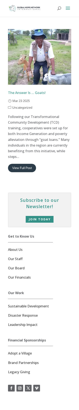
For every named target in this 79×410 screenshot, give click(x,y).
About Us (15, 249)
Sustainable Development (28, 306)
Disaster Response (23, 315)
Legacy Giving (19, 372)
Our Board (16, 268)
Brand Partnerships (23, 362)
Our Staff (15, 259)
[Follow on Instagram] (19, 388)
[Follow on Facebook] (11, 388)
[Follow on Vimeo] (36, 388)
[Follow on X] (28, 388)
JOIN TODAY (40, 219)
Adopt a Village (20, 353)
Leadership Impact (22, 324)
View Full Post (22, 168)
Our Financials (19, 277)
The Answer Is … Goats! (27, 92)
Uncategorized (22, 107)
